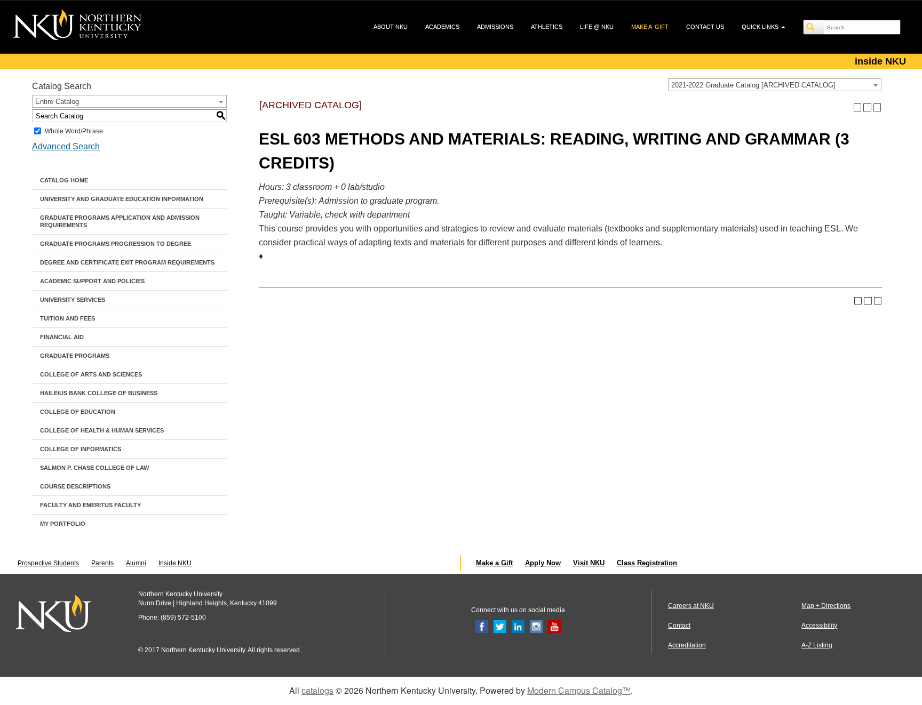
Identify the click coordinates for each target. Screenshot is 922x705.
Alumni (136, 563)
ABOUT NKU (390, 26)
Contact (679, 625)
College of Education (77, 411)
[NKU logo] (77, 26)
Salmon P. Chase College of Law (94, 467)
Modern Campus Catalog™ (579, 690)
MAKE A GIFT (650, 26)
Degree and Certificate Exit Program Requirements (127, 262)
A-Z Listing (816, 645)
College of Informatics (80, 449)
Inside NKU (175, 563)
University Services (72, 300)
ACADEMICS (442, 26)
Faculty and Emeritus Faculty (90, 505)
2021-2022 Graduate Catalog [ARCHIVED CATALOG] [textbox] (753, 85)
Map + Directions (826, 606)
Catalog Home (64, 180)
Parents (102, 563)
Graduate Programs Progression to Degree (115, 244)
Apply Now (543, 563)
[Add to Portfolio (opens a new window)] (858, 107)
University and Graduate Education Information (121, 199)
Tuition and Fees (67, 318)
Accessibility (819, 625)
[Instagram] (536, 626)
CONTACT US (705, 26)
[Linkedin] (518, 626)
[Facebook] (482, 626)
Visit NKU (589, 563)
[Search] (814, 27)
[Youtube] (554, 626)
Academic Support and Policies (92, 281)
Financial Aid (62, 337)
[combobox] (774, 84)
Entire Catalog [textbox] (57, 102)
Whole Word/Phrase (74, 131)
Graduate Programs (74, 355)
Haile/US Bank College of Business (98, 393)
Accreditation (687, 645)
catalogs (317, 690)
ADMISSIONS (495, 26)
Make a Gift (494, 563)
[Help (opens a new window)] (877, 107)
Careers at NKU (691, 606)
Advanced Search (66, 146)
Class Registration (647, 563)
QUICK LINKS (761, 26)
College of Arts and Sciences (91, 374)
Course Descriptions (75, 486)
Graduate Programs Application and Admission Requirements (120, 221)
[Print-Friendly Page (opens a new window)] (867, 107)
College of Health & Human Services (102, 430)
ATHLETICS (546, 26)
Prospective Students (48, 563)
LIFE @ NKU (597, 26)
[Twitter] (500, 626)
